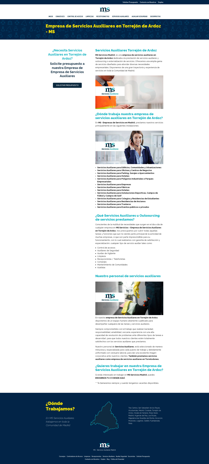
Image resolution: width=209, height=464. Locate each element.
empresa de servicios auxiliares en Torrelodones (135, 359)
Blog (108, 459)
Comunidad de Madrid (124, 70)
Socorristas (155, 17)
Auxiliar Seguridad (139, 17)
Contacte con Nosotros (148, 2)
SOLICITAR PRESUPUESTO (67, 85)
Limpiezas (90, 17)
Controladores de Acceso (75, 456)
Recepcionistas (102, 17)
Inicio (51, 17)
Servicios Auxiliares (120, 17)
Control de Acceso (75, 17)
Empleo (160, 2)
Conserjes (60, 17)
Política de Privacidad (117, 459)
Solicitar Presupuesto (130, 2)
